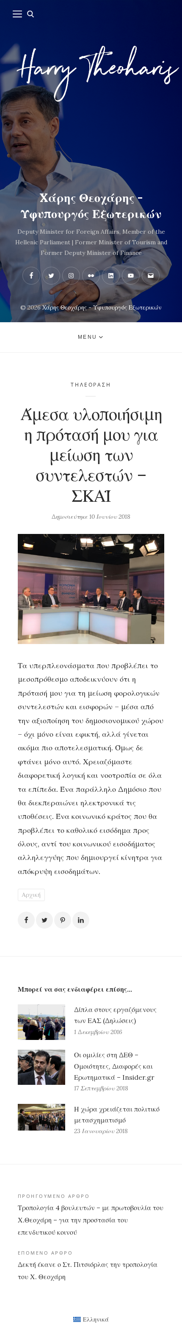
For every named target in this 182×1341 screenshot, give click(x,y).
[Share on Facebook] (26, 920)
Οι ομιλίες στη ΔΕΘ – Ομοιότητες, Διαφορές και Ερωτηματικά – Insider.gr (114, 1066)
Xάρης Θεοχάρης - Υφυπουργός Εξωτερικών (91, 205)
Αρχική (31, 895)
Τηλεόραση (91, 384)
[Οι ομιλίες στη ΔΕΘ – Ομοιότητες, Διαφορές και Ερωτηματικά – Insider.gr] (41, 1072)
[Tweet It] (44, 920)
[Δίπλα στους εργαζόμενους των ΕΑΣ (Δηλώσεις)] (41, 1022)
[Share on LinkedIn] (80, 920)
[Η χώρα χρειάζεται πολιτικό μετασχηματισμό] (41, 1120)
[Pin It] (62, 920)
